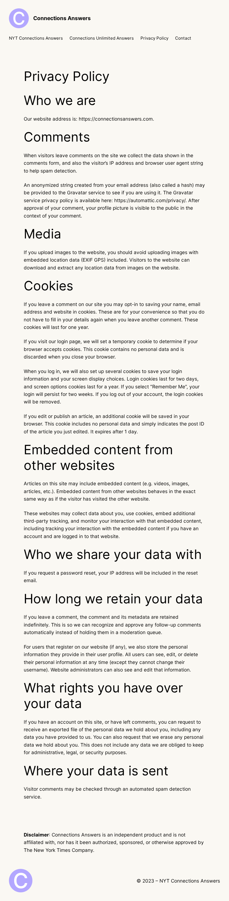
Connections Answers (62, 18)
